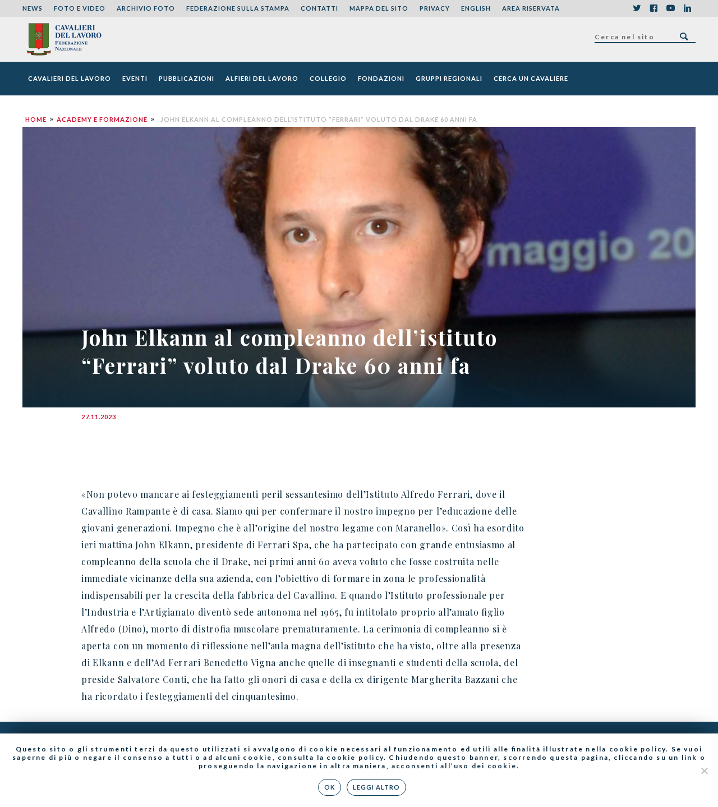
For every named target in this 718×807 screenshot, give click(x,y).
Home (36, 119)
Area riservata (531, 8)
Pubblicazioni (186, 78)
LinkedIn (687, 8)
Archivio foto (146, 8)
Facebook (653, 8)
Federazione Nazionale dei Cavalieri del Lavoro (63, 39)
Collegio (328, 78)
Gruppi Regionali (449, 78)
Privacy (435, 8)
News (32, 8)
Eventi (135, 78)
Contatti (319, 8)
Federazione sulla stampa (237, 8)
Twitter (636, 8)
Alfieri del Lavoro (261, 78)
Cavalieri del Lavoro (69, 78)
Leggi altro (376, 787)
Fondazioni (381, 78)
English (476, 8)
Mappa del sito (378, 8)
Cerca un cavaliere (531, 78)
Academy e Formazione (102, 119)
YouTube (670, 8)
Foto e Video (79, 8)
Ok (329, 787)
